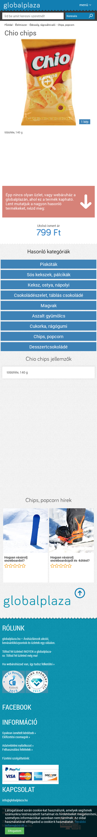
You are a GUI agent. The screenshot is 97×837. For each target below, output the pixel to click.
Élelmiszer (21, 24)
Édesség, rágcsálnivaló (42, 24)
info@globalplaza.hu (15, 800)
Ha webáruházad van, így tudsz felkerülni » (28, 664)
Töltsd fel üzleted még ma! (22, 655)
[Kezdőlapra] (21, 9)
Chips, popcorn (66, 24)
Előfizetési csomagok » (16, 737)
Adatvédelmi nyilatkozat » (18, 745)
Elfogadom (14, 831)
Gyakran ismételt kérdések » (19, 733)
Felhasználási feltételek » (17, 749)
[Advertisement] (48, 442)
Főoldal (9, 24)
